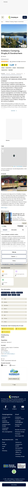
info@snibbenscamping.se (9, 353)
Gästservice (18, 442)
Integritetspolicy (19, 480)
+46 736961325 (6, 352)
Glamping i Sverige (19, 431)
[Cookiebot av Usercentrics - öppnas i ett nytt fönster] (17, 226)
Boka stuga (4, 207)
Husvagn (4, 444)
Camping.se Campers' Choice (19, 418)
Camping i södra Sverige (6, 425)
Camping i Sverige (19, 456)
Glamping (4, 450)
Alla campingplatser (7, 431)
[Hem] (13, 17)
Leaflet (14, 166)
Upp (14, 384)
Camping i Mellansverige (5, 421)
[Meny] (2, 17)
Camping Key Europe (18, 445)
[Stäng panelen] (26, 226)
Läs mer (13, 110)
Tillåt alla (14, 252)
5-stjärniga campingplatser (19, 421)
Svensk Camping (8, 480)
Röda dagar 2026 (19, 435)
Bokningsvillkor (19, 448)
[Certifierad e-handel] (14, 471)
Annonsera (18, 454)
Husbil (3, 446)
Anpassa (13, 256)
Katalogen (17, 433)
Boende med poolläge (18, 425)
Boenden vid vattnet (20, 429)
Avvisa (14, 260)
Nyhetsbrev (18, 450)
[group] (14, 36)
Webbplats (4, 355)
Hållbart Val (18, 452)
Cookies (13, 480)
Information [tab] (14, 229)
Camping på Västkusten (5, 429)
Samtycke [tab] (5, 229)
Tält (3, 448)
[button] (25, 36)
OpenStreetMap (19, 166)
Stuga (3, 442)
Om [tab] (23, 229)
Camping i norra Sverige (6, 418)
